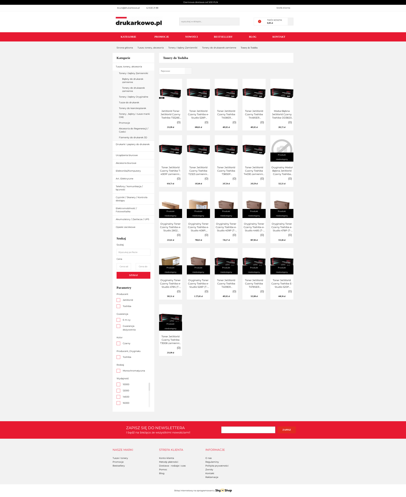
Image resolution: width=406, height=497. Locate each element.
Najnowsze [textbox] (165, 71)
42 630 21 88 (152, 8)
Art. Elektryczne (125, 178)
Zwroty (209, 469)
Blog (252, 36)
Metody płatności (168, 461)
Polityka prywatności (217, 465)
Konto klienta (166, 458)
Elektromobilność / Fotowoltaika (126, 210)
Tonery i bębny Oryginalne (134, 96)
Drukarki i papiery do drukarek (133, 144)
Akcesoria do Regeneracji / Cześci (133, 130)
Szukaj (133, 275)
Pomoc (163, 469)
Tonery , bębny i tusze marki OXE (134, 115)
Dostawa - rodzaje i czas (172, 465)
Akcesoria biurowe (126, 163)
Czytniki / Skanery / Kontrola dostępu (131, 199)
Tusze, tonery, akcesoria (129, 66)
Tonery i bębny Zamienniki (134, 73)
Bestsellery (223, 36)
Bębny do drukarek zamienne (132, 81)
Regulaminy (212, 461)
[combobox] (175, 71)
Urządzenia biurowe (127, 155)
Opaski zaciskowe (125, 227)
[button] (123, 449)
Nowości (191, 36)
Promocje (161, 36)
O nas (208, 458)
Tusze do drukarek (129, 102)
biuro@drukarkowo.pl (128, 8)
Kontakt (278, 36)
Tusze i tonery (120, 458)
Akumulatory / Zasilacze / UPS (133, 219)
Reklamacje (211, 477)
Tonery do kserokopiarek (133, 108)
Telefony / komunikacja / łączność (129, 188)
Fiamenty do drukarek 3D (133, 137)
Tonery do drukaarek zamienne (133, 89)
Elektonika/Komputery (128, 170)
